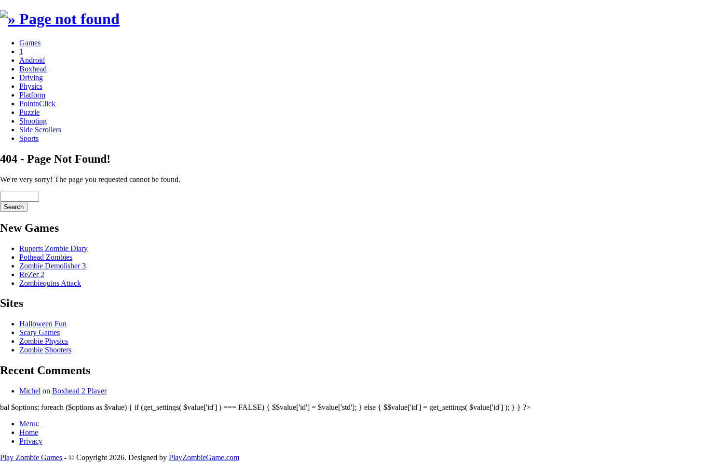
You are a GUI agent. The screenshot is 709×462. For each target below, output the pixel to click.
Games (30, 43)
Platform (32, 95)
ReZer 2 (31, 274)
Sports (29, 138)
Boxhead (33, 69)
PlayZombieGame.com (204, 457)
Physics (30, 86)
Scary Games (39, 332)
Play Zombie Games (31, 457)
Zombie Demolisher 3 (52, 266)
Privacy (30, 441)
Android (32, 60)
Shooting (33, 121)
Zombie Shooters (45, 350)
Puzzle (29, 112)
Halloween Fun (43, 324)
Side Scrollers (40, 130)
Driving (31, 77)
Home (28, 432)
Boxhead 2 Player (79, 391)
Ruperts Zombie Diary (53, 248)
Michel (30, 391)
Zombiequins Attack (50, 283)
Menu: (29, 424)
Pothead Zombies (45, 257)
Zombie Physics (43, 341)
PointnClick (37, 103)
